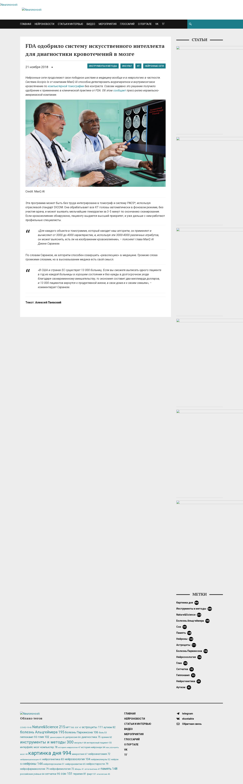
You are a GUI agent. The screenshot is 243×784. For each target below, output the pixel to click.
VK (156, 24)
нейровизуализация (30, 759)
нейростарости (97, 764)
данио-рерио (57, 737)
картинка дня (187, 602)
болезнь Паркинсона (192, 651)
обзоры (79, 769)
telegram (187, 713)
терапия (79, 773)
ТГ (163, 24)
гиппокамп (185, 675)
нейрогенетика (188, 681)
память (183, 632)
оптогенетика (92, 769)
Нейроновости (44, 24)
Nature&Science (188, 614)
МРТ (70, 727)
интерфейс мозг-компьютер (38, 747)
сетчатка (184, 669)
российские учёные (32, 774)
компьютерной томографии (66, 86)
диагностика (91, 737)
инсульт (127, 66)
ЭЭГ (78, 727)
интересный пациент (99, 742)
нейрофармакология (34, 768)
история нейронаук (93, 747)
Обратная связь (192, 723)
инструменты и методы (103, 66)
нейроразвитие (75, 764)
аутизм (183, 687)
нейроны (184, 638)
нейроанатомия (99, 754)
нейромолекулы (100, 759)
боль (103, 732)
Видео (91, 24)
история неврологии (69, 747)
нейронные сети (154, 66)
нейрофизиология (61, 768)
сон (181, 626)
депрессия (73, 737)
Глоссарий (127, 24)
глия (181, 663)
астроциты (186, 644)
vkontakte (188, 718)
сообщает (119, 90)
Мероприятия (108, 24)
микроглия (80, 754)
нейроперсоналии (54, 764)
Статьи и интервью (70, 24)
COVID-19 (25, 727)
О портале (145, 24)
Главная (25, 24)
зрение (106, 737)
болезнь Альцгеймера (192, 620)
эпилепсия (103, 774)
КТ (138, 66)
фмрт (91, 774)
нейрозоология (188, 657)
